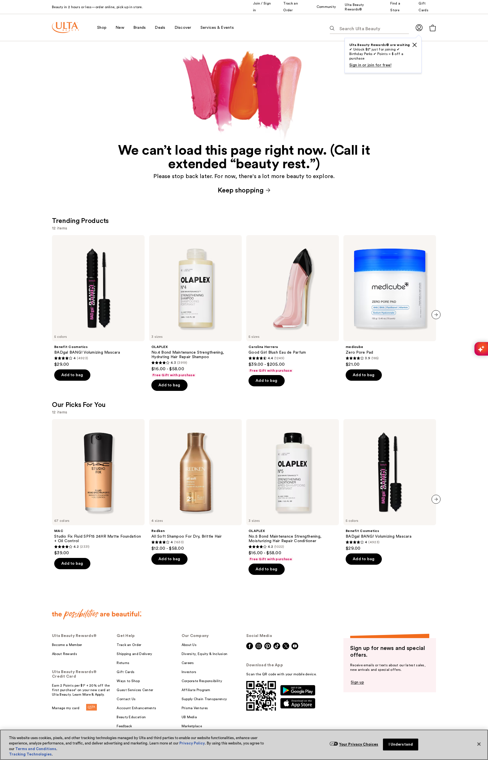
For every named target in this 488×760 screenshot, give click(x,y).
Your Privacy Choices (358, 744)
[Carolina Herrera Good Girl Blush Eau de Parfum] (292, 304)
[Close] (479, 744)
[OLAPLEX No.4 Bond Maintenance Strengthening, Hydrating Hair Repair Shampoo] (195, 306)
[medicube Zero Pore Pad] (389, 301)
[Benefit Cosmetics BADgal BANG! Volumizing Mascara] (98, 301)
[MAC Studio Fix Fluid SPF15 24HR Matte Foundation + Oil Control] (98, 487)
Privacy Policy (192, 743)
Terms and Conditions (35, 749)
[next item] (436, 314)
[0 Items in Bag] (432, 27)
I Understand (401, 744)
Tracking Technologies (30, 754)
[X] (414, 45)
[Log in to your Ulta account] (419, 27)
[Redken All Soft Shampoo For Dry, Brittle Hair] (195, 485)
